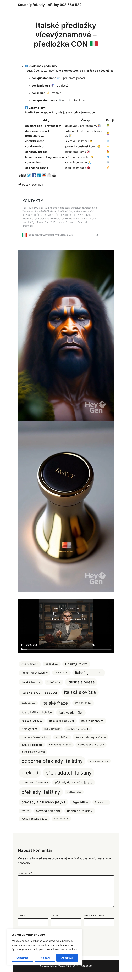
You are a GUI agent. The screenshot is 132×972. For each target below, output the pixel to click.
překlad (29, 773)
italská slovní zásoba (39, 692)
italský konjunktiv (52, 729)
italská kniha (53, 682)
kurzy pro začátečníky (60, 744)
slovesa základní (48, 811)
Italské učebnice (92, 721)
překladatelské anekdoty (34, 782)
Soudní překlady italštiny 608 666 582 (49, 5)
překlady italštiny (40, 792)
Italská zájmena (28, 703)
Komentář (25, 873)
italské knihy (83, 703)
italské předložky (31, 720)
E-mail (55, 915)
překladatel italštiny (69, 773)
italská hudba (30, 682)
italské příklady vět (61, 720)
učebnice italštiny (79, 811)
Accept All (67, 957)
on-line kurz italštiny (99, 761)
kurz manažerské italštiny (35, 737)
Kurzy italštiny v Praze (90, 737)
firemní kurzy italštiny (34, 672)
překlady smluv (74, 792)
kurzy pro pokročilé (31, 744)
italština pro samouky (78, 729)
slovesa (25, 811)
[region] (44, 947)
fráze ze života (61, 672)
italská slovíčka (80, 692)
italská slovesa (81, 682)
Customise (22, 957)
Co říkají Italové (76, 664)
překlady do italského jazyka (73, 782)
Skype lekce (101, 802)
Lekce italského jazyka (91, 744)
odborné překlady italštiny (52, 761)
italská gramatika (88, 672)
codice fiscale (29, 664)
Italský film (29, 729)
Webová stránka (94, 915)
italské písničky (71, 713)
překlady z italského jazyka (43, 802)
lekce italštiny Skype (33, 751)
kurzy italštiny (62, 737)
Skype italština (80, 802)
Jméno (22, 915)
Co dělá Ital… (51, 664)
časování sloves (61, 818)
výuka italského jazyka (34, 818)
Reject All (45, 957)
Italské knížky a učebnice (36, 712)
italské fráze (55, 703)
